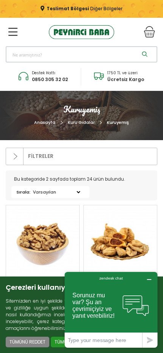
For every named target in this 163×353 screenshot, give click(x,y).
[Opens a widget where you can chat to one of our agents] (111, 309)
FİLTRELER (40, 156)
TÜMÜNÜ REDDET (27, 342)
